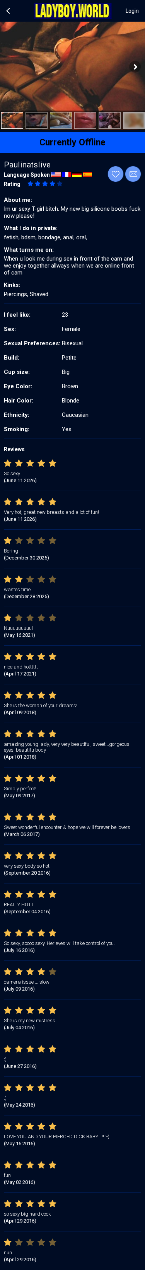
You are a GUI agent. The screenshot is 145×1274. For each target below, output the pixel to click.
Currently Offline (72, 142)
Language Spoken (27, 175)
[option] (12, 120)
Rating (12, 184)
